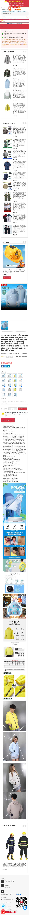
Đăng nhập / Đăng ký (18, 5)
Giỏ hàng (10, 5)
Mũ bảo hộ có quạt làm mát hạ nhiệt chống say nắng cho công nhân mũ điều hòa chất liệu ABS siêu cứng (14, 271)
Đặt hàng (23, 408)
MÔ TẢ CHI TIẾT (7, 420)
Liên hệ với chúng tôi (7, 909)
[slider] (4, 356)
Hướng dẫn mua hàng (8, 899)
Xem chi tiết (7, 277)
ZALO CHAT (19, 894)
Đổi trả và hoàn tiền (7, 906)
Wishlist (15, 3)
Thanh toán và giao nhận (7, 903)
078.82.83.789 (8, 888)
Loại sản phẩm (5, 13)
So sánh (22, 3)
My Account (8, 3)
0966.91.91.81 (8, 885)
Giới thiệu (5, 897)
